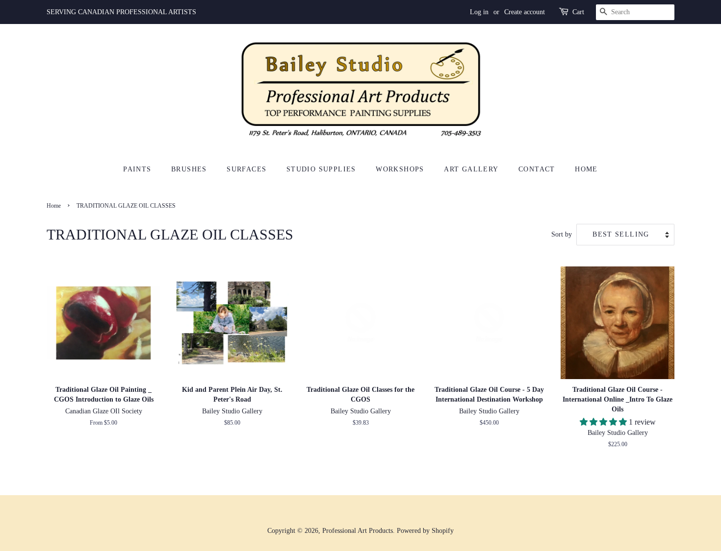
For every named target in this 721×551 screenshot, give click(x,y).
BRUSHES (189, 169)
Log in (479, 12)
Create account (524, 12)
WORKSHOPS (400, 169)
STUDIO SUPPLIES (321, 169)
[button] (604, 422)
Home (54, 205)
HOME (586, 169)
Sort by (561, 234)
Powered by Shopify (425, 530)
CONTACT (536, 169)
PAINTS (137, 169)
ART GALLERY (471, 169)
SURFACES (246, 169)
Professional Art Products (357, 530)
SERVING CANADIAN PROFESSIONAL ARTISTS (121, 12)
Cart (578, 12)
